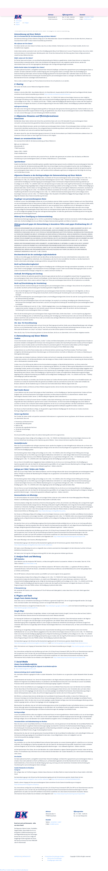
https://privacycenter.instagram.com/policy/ (26, 784)
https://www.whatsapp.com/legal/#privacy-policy (51, 511)
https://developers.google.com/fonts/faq (57, 606)
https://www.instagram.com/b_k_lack (26, 669)
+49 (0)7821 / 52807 (89, 17)
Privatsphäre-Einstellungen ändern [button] (54, 856)
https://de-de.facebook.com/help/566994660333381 (66, 779)
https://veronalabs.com (29, 563)
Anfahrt (18, 24)
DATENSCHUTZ (26, 856)
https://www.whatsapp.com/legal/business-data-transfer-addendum (33, 545)
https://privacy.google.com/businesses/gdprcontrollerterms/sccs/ (69, 643)
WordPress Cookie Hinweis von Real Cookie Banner (14, 870)
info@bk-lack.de (87, 19)
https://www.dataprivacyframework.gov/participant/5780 (69, 657)
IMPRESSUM (17, 856)
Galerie (17, 22)
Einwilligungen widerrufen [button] (54, 860)
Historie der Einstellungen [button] (54, 858)
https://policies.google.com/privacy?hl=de (25, 608)
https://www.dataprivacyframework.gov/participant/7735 (69, 536)
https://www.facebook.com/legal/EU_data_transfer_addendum (31, 779)
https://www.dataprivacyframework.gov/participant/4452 (69, 794)
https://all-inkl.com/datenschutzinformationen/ (57, 94)
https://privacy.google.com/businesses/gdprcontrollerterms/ (31, 643)
